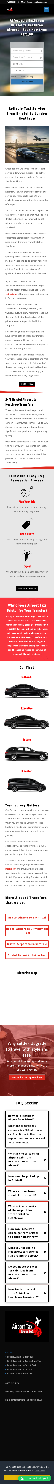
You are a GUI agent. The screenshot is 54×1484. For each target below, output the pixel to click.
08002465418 (14, 2)
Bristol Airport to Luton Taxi (21, 1369)
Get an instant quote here (27, 1077)
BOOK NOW (27, 384)
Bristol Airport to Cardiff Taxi (21, 1365)
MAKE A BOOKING (27, 588)
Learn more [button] (40, 1470)
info (14, 1399)
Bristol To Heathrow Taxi (20, 1373)
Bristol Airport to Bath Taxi (20, 1356)
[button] (34, 1478)
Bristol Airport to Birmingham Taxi (24, 1361)
